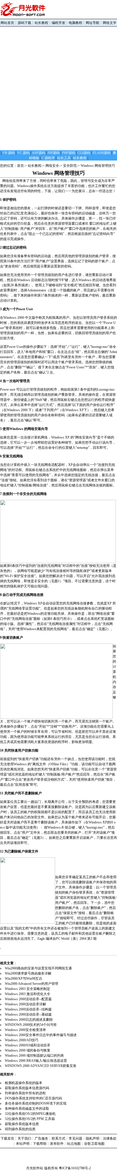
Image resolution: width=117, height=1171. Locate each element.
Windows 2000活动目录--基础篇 (28, 1014)
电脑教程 (75, 23)
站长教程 (41, 23)
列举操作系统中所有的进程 (27, 1093)
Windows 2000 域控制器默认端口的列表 (34, 1056)
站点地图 (74, 1144)
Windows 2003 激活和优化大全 (27, 994)
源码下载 (24, 23)
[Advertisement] (58, 88)
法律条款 (109, 1138)
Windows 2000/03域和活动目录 (27, 1045)
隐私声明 (92, 1138)
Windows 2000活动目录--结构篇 (28, 1009)
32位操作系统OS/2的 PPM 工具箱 (32, 1119)
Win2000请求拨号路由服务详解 (28, 973)
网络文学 (109, 23)
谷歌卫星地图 (94, 1144)
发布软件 (57, 1144)
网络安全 (52, 166)
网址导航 (92, 23)
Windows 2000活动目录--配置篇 (28, 999)
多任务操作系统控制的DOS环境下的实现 (38, 1103)
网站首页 (7, 23)
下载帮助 (40, 1144)
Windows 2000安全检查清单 (25, 1030)
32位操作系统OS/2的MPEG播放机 (32, 1114)
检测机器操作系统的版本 (26, 1083)
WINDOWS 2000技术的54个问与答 (31, 1025)
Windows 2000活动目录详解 (25, 1004)
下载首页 (7, 1138)
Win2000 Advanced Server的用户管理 (31, 984)
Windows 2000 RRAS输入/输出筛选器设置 (36, 1061)
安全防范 (70, 166)
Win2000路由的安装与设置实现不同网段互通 (38, 968)
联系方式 (58, 1138)
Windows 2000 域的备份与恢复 (27, 1050)
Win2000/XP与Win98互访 (23, 979)
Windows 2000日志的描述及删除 (29, 1020)
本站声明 (23, 1144)
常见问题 (75, 1138)
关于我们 (24, 1138)
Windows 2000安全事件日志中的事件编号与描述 (41, 1035)
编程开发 (58, 23)
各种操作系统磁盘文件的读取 (29, 1109)
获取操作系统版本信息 (24, 1124)
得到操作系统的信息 (22, 1129)
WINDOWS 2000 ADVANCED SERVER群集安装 (40, 1066)
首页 (20, 166)
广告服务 (41, 1138)
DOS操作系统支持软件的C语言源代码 (35, 1098)
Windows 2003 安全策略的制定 (27, 989)
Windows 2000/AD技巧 (21, 1040)
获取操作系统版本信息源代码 (29, 1088)
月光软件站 (34, 1168)
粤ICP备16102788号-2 (75, 1168)
